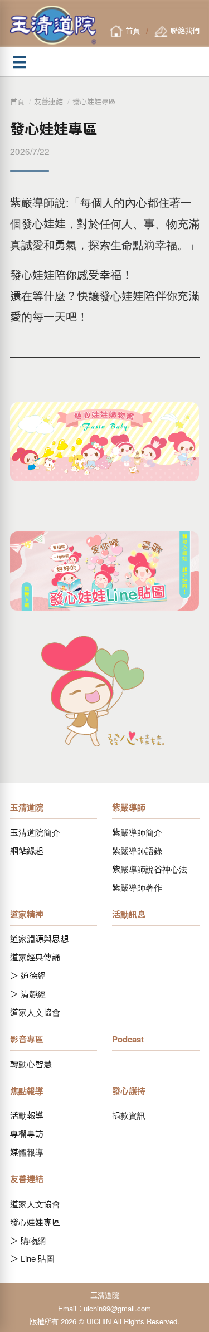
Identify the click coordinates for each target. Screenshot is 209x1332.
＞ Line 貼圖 (32, 1258)
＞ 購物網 (28, 1240)
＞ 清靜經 (28, 993)
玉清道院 (26, 807)
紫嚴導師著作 (137, 887)
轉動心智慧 (31, 1064)
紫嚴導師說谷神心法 (149, 869)
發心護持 (128, 1091)
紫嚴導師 (128, 807)
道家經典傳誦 (35, 957)
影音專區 (26, 1039)
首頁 (17, 101)
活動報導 (26, 1115)
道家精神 (26, 914)
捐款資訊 (128, 1115)
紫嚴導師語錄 (137, 850)
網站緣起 (26, 850)
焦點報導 (26, 1091)
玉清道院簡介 (35, 832)
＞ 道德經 (28, 975)
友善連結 (48, 101)
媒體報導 (26, 1152)
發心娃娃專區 (94, 101)
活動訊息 (128, 914)
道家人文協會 (35, 1012)
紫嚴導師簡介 (137, 832)
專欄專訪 (26, 1133)
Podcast (128, 1039)
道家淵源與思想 (39, 938)
